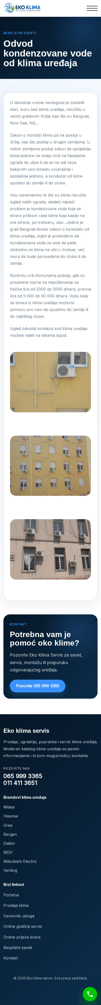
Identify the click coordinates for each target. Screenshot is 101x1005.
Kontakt (10, 958)
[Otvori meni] (92, 8)
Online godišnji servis (22, 926)
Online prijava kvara (21, 937)
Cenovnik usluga (18, 915)
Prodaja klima (15, 905)
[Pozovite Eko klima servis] (90, 994)
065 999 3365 (22, 776)
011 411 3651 (20, 783)
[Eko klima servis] (22, 8)
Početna (11, 894)
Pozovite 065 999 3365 (37, 685)
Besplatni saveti (17, 947)
